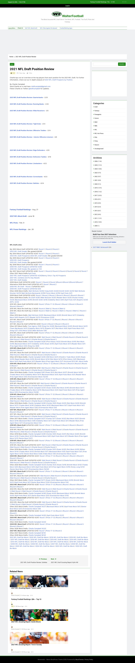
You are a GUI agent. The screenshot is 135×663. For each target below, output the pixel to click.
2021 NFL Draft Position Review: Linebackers (26, 163)
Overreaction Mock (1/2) (33, 423)
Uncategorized (98, 148)
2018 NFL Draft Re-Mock (78, 537)
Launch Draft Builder (109, 242)
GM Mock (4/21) (52, 357)
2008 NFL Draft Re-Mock (40, 544)
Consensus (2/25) (47, 317)
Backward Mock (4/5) (57, 451)
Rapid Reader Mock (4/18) (24, 359)
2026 (95, 161)
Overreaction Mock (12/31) (66, 454)
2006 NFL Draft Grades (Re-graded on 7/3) (26, 269)
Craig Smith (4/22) (51, 291)
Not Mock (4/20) (73, 434)
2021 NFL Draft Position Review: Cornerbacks (26, 177)
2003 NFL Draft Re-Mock (64, 546)
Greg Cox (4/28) (48, 326)
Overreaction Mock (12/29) (29, 392)
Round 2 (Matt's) (72, 311)
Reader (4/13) (35, 317)
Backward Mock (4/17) (23, 344)
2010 (95, 222)
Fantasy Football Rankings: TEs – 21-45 (102, 2)
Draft (12, 64)
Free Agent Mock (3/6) (18, 346)
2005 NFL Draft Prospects (19, 260)
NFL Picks (14, 223)
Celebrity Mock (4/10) (34, 390)
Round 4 (63, 271)
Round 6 (77, 271)
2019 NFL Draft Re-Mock (59, 537)
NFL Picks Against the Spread (48, 28)
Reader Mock (41, 361)
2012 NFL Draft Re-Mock (40, 542)
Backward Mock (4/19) (23, 300)
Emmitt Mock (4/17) (69, 315)
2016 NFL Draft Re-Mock (39, 539)
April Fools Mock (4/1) (76, 328)
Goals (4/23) (61, 403)
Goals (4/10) (49, 344)
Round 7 (84, 271)
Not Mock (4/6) (61, 328)
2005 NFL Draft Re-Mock (24, 546)
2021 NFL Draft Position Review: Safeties (24, 183)
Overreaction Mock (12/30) (38, 377)
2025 (95, 165)
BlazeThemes (79, 659)
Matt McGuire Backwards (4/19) (33, 293)
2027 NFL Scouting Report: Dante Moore (26, 622)
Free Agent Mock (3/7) (55, 361)
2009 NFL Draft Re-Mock (20, 544)
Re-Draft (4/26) (34, 298)
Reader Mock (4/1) (78, 344)
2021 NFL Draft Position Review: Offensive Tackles (28, 130)
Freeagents (97, 114)
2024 (95, 169)
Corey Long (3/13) (78, 467)
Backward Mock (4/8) (43, 436)
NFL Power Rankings (18, 229)
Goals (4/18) (61, 465)
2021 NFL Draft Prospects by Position (58, 80)
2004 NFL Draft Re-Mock (44, 546)
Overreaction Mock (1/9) (32, 509)
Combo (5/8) (51, 403)
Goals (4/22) (61, 418)
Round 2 (49, 249)
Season (96, 145)
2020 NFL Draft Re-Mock (38, 537)
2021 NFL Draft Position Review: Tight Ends (25, 124)
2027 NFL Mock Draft (31, 28)
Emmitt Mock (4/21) (80, 326)
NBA (95, 126)
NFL (95, 130)
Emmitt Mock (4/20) (75, 372)
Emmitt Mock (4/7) (42, 451)
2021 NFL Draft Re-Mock (19, 537)
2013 (95, 211)
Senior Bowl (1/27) (26, 438)
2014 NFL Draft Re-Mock (79, 539)
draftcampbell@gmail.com (41, 86)
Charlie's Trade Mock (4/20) (70, 357)
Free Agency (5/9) (34, 326)
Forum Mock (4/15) (53, 293)
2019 (95, 188)
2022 (95, 176)
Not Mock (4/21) (73, 418)
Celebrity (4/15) (38, 344)
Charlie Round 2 (38, 339)
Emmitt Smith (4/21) (66, 291)
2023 (95, 173)
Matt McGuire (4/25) (36, 291)
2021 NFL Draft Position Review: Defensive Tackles (28, 157)
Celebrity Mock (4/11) (33, 374)
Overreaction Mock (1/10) (59, 495)
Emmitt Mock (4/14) (42, 359)
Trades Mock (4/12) (17, 390)
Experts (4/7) (50, 328)
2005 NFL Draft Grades (18, 262)
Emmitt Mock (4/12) (74, 465)
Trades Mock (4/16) (27, 405)
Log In (67, 6)
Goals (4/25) (51, 388)
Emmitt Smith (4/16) (40, 300)
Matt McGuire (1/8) (40, 331)
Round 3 (56, 249)
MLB (95, 122)
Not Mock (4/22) (73, 403)
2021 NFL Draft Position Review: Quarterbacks (26, 97)
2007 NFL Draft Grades (18, 280)
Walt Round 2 (15, 339)
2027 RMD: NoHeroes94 (101, 247)
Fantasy (96, 111)
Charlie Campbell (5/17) (36, 480)
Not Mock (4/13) (57, 359)
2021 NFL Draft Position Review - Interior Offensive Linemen (31, 137)
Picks (96, 141)
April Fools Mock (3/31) (55, 515)
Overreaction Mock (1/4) (48, 407)
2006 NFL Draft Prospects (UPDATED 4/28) (26, 267)
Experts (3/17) (24, 317)
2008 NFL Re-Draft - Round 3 (21, 287)
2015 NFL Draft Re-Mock (59, 539)
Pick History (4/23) (54, 341)
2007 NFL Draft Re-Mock (60, 544)
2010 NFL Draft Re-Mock (79, 542)
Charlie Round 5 (82, 337)
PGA (95, 137)
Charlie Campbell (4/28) (37, 403)
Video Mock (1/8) (49, 454)
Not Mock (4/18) (73, 449)
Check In (20, 28)
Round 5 (70, 271)
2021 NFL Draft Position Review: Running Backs (27, 104)
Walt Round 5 (57, 337)
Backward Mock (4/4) (50, 374)
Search (122, 64)
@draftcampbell (34, 89)
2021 (95, 180)
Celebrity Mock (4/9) (56, 300)
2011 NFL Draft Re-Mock (59, 542)
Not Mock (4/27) (61, 372)
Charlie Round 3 (51, 339)
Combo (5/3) (51, 465)
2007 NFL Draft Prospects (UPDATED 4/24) (26, 276)
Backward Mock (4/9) (28, 421)
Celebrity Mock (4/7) (44, 421)
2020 (95, 184)
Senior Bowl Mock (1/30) (41, 482)
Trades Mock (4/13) (17, 374)
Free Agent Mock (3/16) (61, 467)
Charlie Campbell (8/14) (37, 535)
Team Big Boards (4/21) (19, 328)
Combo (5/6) (51, 434)
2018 (95, 192)
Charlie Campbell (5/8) (36, 372)
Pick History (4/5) (70, 359)
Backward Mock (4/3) (50, 390)
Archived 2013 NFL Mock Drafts (76, 361)
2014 (95, 207)
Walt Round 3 (26, 339)
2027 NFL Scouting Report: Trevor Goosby (26, 645)
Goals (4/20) (61, 449)
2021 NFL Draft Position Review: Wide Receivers (27, 111)
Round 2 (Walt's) (45, 311)
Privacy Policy (88, 659)
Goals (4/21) (61, 434)
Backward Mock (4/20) (52, 315)
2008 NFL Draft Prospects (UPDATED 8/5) (25, 289)
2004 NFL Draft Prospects (19, 256)
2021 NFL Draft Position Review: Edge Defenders (27, 150)
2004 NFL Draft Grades (39, 256)
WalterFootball (72, 16)
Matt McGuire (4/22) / (36, 315)
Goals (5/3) (50, 372)
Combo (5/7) (51, 418)
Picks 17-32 (50, 304)
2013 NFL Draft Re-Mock (20, 542)
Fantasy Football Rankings (20, 210)
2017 (95, 195)
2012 (95, 214)
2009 (95, 226)
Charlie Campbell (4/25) (37, 357)
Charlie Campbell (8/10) (37, 533)
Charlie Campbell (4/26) (37, 341)
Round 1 (42, 249)
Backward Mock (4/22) (63, 326)
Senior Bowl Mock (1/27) (19, 469)
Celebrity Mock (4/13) (36, 328)
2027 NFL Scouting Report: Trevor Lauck (26, 588)
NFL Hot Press (99, 133)
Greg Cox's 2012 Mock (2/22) (21, 331)
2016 (95, 199)
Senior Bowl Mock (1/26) (33, 454)
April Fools (32, 273)
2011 (95, 218)
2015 (95, 203)
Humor (96, 118)
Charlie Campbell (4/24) (37, 522)
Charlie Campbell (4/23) (37, 465)
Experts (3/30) (82, 300)
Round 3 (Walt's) (59, 311)
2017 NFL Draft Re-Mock (20, 539)
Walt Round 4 (47, 337)
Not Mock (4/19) (63, 388)
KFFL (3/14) (14, 302)
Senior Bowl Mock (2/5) (40, 495)
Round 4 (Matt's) (59, 309)
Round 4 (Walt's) (45, 309)
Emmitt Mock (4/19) (69, 341)
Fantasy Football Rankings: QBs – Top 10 (26, 599)
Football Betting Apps (66, 28)
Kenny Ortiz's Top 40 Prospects (54, 276)
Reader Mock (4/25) (64, 298)
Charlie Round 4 (69, 337)
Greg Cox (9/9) (33, 346)
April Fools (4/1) (66, 293)
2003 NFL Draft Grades (19, 251)
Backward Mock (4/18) (65, 480)
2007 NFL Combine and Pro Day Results (25, 278)
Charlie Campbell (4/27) (37, 418)
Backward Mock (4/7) (60, 405)
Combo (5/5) (51, 449)
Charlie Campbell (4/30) (37, 388)
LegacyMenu (11, 28)
